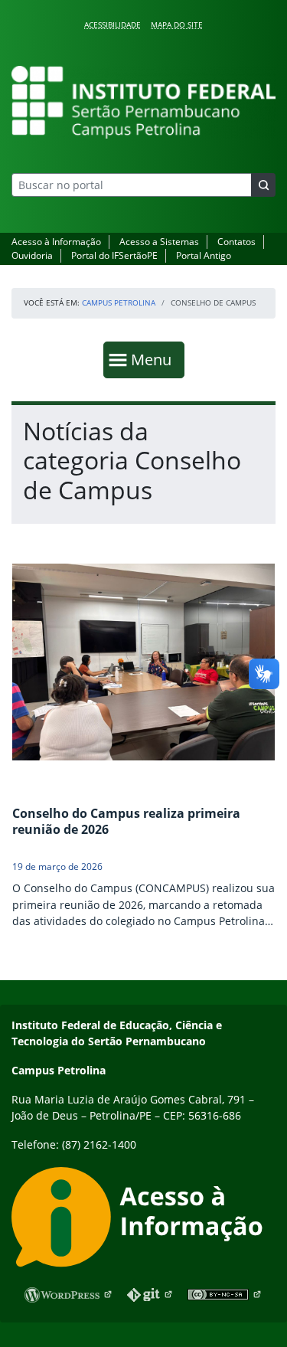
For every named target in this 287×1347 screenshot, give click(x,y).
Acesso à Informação (56, 241)
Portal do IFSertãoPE (114, 255)
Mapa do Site (177, 24)
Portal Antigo (203, 255)
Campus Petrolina (118, 302)
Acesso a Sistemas (159, 241)
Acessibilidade (112, 24)
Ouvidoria (32, 255)
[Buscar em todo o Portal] (263, 185)
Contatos (236, 241)
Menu (154, 359)
